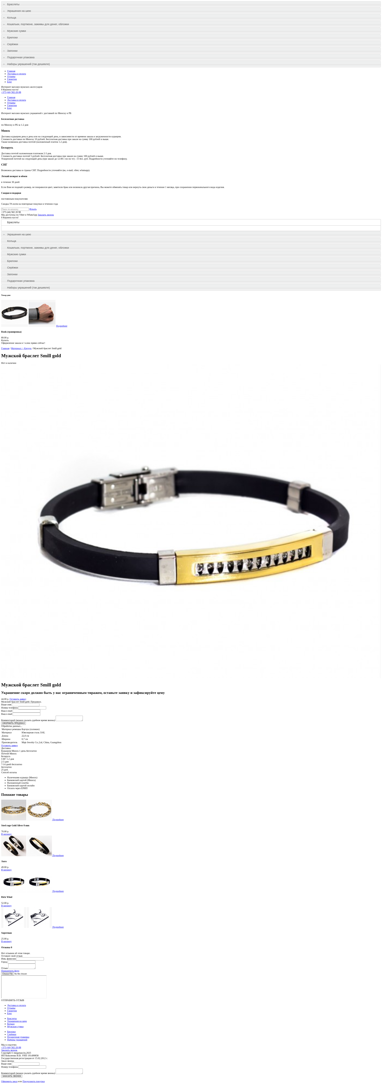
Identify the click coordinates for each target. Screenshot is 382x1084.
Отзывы (11, 76)
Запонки (12, 50)
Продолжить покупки (34, 1081)
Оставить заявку (18, 699)
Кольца (11, 17)
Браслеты (13, 4)
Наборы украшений (17, 1039)
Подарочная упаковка (20, 57)
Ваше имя (6, 704)
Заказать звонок (46, 215)
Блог (9, 82)
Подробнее (61, 326)
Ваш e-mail (6, 711)
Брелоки (12, 37)
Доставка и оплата (16, 73)
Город (4, 962)
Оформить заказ (9, 1081)
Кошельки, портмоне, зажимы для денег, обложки (38, 24)
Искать (33, 209)
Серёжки (12, 44)
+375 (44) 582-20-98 (11, 92)
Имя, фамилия (8, 958)
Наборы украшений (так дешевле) (28, 64)
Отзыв (4, 968)
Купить (5, 340)
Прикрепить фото (10, 971)
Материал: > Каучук (21, 348)
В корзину (6, 834)
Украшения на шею (19, 10)
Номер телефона (9, 707)
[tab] (191, 4)
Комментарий (28, 720)
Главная (11, 71)
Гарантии (12, 79)
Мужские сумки (16, 30)
